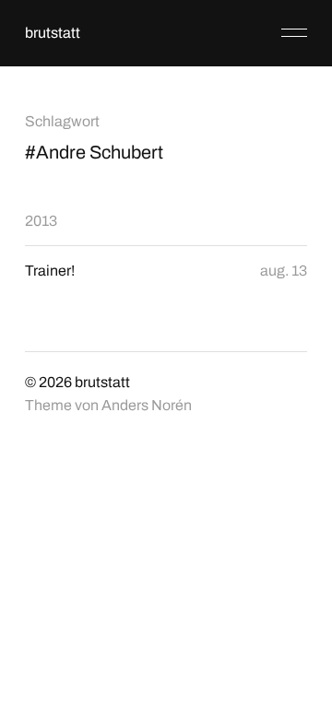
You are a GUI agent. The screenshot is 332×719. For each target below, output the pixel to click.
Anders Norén (146, 405)
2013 (41, 221)
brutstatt (52, 33)
